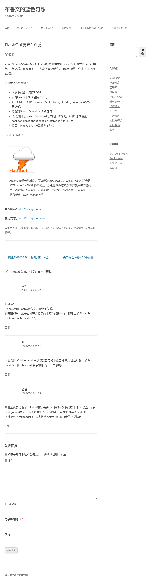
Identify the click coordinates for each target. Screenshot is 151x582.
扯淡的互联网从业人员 (91, 28)
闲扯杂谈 (115, 125)
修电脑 (44, 227)
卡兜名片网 (116, 163)
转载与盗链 (116, 120)
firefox (67, 227)
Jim (23, 342)
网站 (7, 534)
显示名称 (11, 504)
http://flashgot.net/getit (32, 218)
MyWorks (115, 77)
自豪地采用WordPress (16, 575)
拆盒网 (113, 167)
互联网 (113, 87)
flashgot (78, 227)
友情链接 (66, 28)
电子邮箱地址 (14, 519)
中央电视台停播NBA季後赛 (78, 257)
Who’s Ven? (24, 28)
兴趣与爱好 (116, 96)
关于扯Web (47, 28)
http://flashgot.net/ (29, 209)
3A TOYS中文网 (119, 153)
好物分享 (115, 106)
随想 (112, 130)
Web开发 (115, 82)
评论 (8, 460)
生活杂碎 (115, 115)
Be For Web (116, 158)
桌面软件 (90, 227)
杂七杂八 (115, 111)
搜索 (112, 44)
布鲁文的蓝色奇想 (25, 9)
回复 (7, 327)
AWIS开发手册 (119, 28)
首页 (7, 28)
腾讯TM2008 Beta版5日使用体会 (27, 257)
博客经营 (115, 101)
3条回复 (9, 54)
